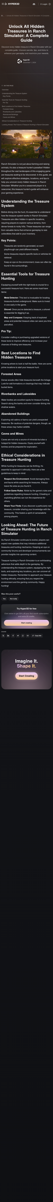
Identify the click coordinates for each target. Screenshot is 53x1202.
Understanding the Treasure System (14, 93)
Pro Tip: (5, 102)
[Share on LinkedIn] (8, 636)
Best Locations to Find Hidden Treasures (16, 106)
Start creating (26, 623)
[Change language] (49, 4)
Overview (5, 89)
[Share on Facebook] (13, 636)
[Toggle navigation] (2, 3)
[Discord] (34, 4)
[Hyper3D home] (12, 4)
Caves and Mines (9, 117)
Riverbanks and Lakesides (12, 112)
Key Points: (7, 96)
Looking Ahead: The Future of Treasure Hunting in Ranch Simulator (25, 124)
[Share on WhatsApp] (23, 636)
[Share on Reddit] (18, 636)
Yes (4, 599)
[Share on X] (3, 636)
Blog (2, 16)
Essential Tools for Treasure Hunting (14, 100)
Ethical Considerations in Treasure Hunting (17, 121)
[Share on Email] (28, 636)
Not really (13, 599)
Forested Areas (8, 109)
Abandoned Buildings (10, 114)
